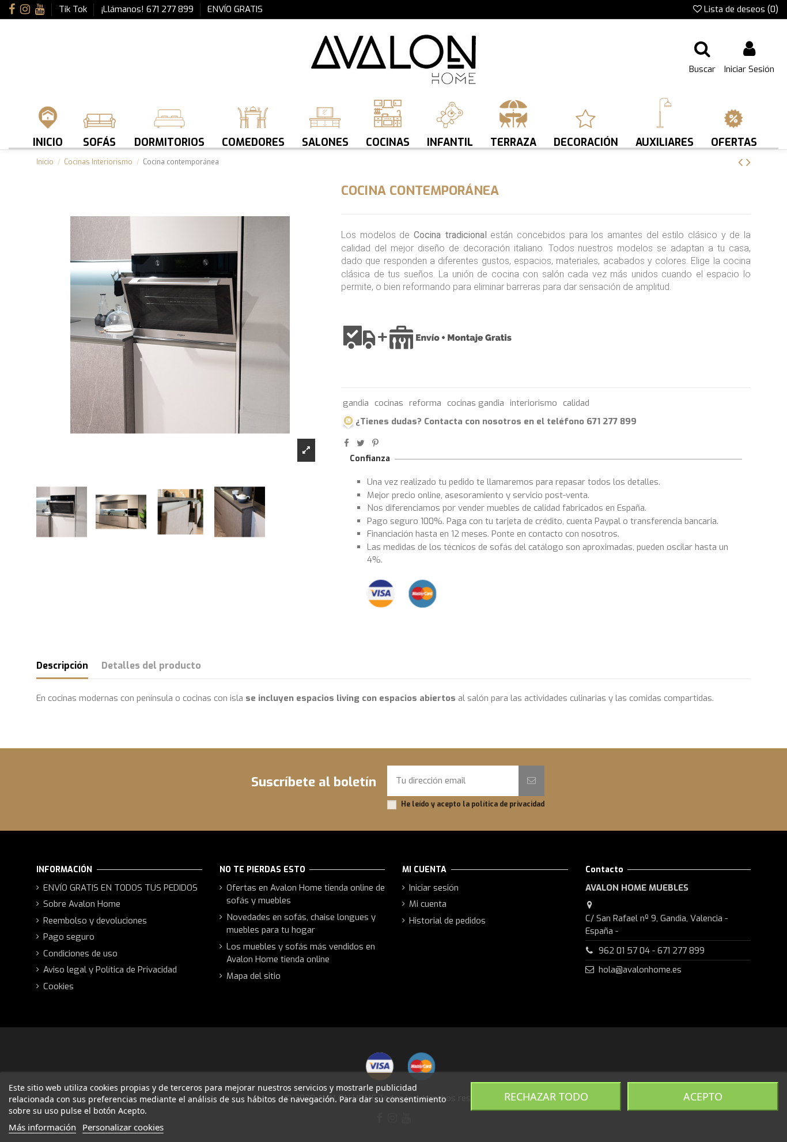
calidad (576, 403)
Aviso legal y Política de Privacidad (110, 969)
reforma (425, 403)
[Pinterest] (375, 443)
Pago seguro (68, 937)
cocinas (388, 403)
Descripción (62, 665)
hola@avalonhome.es (640, 969)
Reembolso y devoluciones (95, 920)
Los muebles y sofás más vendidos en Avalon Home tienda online (300, 953)
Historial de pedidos (447, 920)
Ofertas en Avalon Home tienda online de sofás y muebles (305, 894)
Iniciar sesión (434, 888)
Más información (42, 1127)
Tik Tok (74, 9)
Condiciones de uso (80, 953)
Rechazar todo (546, 1096)
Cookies (58, 986)
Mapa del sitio (253, 976)
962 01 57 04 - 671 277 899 (652, 950)
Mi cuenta (428, 904)
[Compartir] (346, 443)
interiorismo (533, 403)
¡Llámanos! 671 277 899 (148, 9)
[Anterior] (742, 162)
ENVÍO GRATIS (235, 9)
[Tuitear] (361, 443)
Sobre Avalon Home (81, 904)
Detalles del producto (151, 665)
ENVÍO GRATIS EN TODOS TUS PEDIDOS (120, 888)
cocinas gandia (475, 403)
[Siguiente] (748, 162)
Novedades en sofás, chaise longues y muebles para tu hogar (301, 923)
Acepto (702, 1096)
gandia (356, 403)
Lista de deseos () (740, 9)
